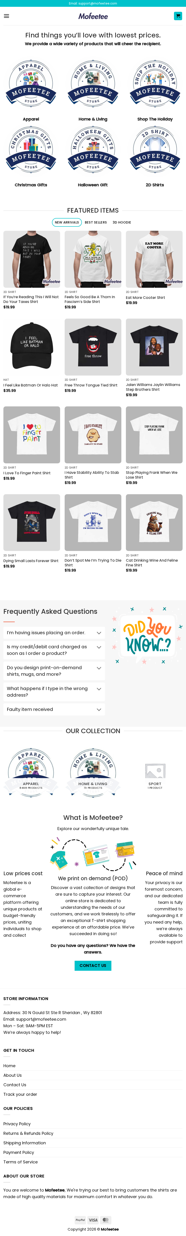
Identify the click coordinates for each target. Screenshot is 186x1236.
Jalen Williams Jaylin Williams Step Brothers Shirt (153, 387)
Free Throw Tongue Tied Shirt (91, 385)
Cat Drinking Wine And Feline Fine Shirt (152, 563)
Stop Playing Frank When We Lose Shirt (151, 475)
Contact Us (14, 1085)
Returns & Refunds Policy (28, 1133)
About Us (12, 1075)
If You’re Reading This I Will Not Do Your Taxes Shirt (31, 299)
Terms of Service (20, 1162)
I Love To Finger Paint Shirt (27, 473)
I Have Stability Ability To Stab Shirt (92, 475)
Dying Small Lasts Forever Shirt (31, 560)
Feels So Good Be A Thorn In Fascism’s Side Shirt (90, 299)
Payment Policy (18, 1152)
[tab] (67, 222)
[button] (6, 16)
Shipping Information (24, 1143)
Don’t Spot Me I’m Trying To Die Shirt (93, 563)
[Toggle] (99, 633)
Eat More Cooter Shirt (145, 297)
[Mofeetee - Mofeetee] (93, 16)
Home (9, 1066)
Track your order (20, 1094)
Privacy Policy (17, 1124)
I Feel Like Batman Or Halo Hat (30, 385)
